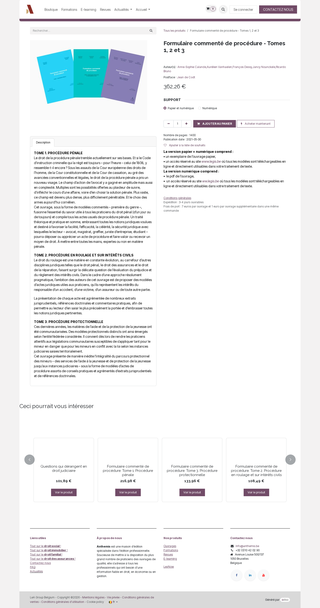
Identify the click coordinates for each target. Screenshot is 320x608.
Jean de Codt (186, 77)
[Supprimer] (169, 124)
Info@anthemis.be (247, 546)
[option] (160, 458)
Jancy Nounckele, (264, 67)
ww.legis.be (210, 181)
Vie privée (113, 597)
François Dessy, (243, 67)
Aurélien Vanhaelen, (220, 67)
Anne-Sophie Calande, (192, 67)
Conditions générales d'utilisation (62, 602)
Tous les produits (174, 30)
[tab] (43, 142)
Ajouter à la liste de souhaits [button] (186, 145)
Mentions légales (93, 597)
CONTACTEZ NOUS (278, 9)
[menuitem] (51, 9)
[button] (223, 9)
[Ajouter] (186, 124)
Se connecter (243, 9)
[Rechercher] (151, 30)
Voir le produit (64, 492)
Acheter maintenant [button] (257, 123)
